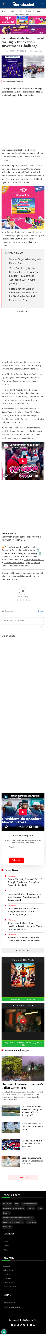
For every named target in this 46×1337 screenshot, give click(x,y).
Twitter (22, 550)
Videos (38, 11)
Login (41, 611)
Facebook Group (9, 550)
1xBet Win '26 (16, 11)
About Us (7, 1266)
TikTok (13, 553)
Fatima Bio (7, 1227)
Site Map (7, 1274)
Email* (12, 847)
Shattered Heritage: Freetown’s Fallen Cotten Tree (22, 1085)
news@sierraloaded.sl (34, 559)
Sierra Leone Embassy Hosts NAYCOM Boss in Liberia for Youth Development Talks (25, 926)
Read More (23, 1178)
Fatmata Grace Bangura (13, 81)
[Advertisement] (23, 123)
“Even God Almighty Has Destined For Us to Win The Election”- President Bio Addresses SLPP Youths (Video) (23, 276)
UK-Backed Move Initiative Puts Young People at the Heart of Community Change (23, 911)
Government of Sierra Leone (13, 1208)
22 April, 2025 (8, 51)
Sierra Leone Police (29, 1204)
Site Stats (7, 1278)
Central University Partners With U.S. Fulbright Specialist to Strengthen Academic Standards (25, 882)
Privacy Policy (9, 1303)
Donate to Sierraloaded (18, 566)
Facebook (30, 547)
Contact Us (8, 1283)
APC (16, 1204)
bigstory (31, 1208)
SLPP (40, 1208)
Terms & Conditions (11, 1307)
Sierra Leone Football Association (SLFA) (18, 1218)
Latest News (11, 870)
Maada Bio (7, 1204)
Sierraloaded (17, 547)
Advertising (8, 1270)
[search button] (4, 4)
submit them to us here (14, 563)
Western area (19, 540)
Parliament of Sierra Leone (13, 1222)
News (4, 11)
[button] (42, 4)
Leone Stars (31, 1222)
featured (6, 1213)
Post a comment (35, 51)
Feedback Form (9, 1287)
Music (28, 11)
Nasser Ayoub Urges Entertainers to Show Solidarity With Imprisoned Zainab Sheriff (24, 897)
